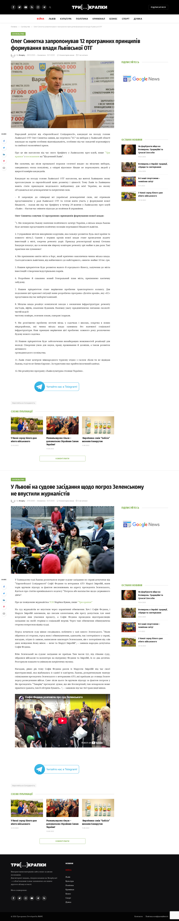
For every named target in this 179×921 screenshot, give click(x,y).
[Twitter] (4, 147)
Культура (66, 18)
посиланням (32, 156)
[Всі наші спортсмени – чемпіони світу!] (128, 182)
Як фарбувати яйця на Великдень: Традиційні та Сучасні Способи (150, 149)
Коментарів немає (66, 55)
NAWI (40, 916)
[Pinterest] (4, 161)
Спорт (125, 18)
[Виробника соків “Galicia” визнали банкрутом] (98, 425)
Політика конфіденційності (157, 916)
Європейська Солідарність (23, 403)
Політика (82, 18)
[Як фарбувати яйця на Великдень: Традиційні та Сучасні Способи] (128, 150)
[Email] (4, 167)
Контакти (138, 916)
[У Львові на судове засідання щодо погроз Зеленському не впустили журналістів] (62, 540)
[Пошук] (50, 7)
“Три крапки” (85, 602)
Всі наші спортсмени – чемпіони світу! (149, 180)
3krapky (22, 55)
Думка (138, 18)
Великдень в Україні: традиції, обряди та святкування (152, 165)
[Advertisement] (144, 114)
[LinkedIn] (4, 154)
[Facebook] (4, 141)
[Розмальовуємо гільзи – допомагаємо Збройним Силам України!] (62, 425)
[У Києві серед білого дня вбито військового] (27, 425)
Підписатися (158, 7)
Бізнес (113, 18)
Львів (52, 18)
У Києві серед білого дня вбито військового (24, 440)
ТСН (51, 602)
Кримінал (99, 18)
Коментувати (62, 458)
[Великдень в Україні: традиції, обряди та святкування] (128, 167)
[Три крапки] (89, 7)
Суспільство (18, 34)
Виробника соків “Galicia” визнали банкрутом (96, 440)
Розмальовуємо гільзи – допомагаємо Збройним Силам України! (62, 441)
